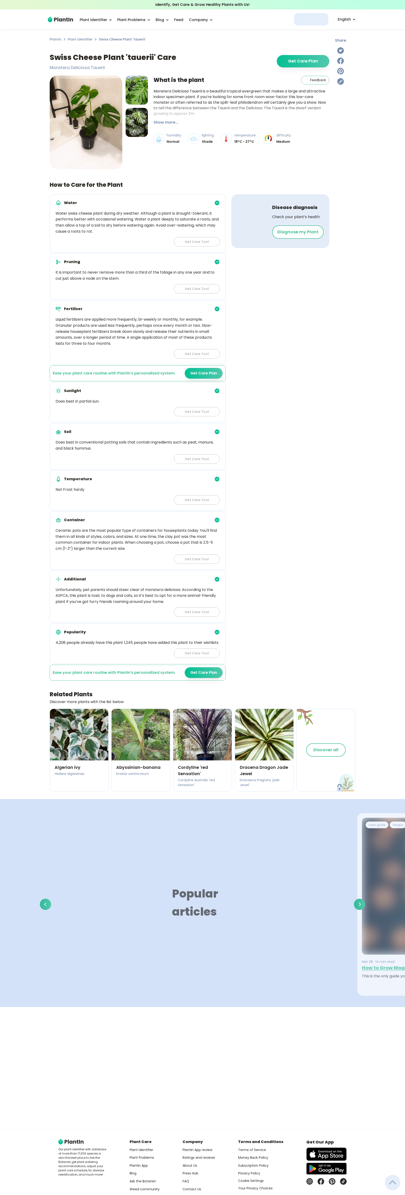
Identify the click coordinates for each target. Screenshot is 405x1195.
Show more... (166, 122)
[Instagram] (309, 1181)
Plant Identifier (80, 39)
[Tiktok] (343, 1181)
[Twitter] (340, 50)
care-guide (377, 825)
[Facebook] (340, 61)
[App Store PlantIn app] (326, 1154)
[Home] (60, 19)
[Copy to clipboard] (340, 81)
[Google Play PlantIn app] (326, 1168)
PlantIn (55, 39)
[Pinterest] (340, 71)
